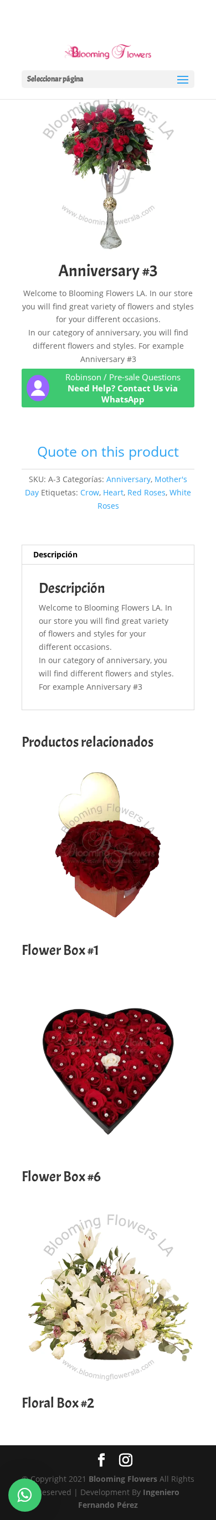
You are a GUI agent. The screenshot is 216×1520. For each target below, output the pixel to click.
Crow (89, 492)
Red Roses (146, 492)
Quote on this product (108, 451)
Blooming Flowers (123, 1479)
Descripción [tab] (55, 554)
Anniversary (128, 479)
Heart (113, 492)
